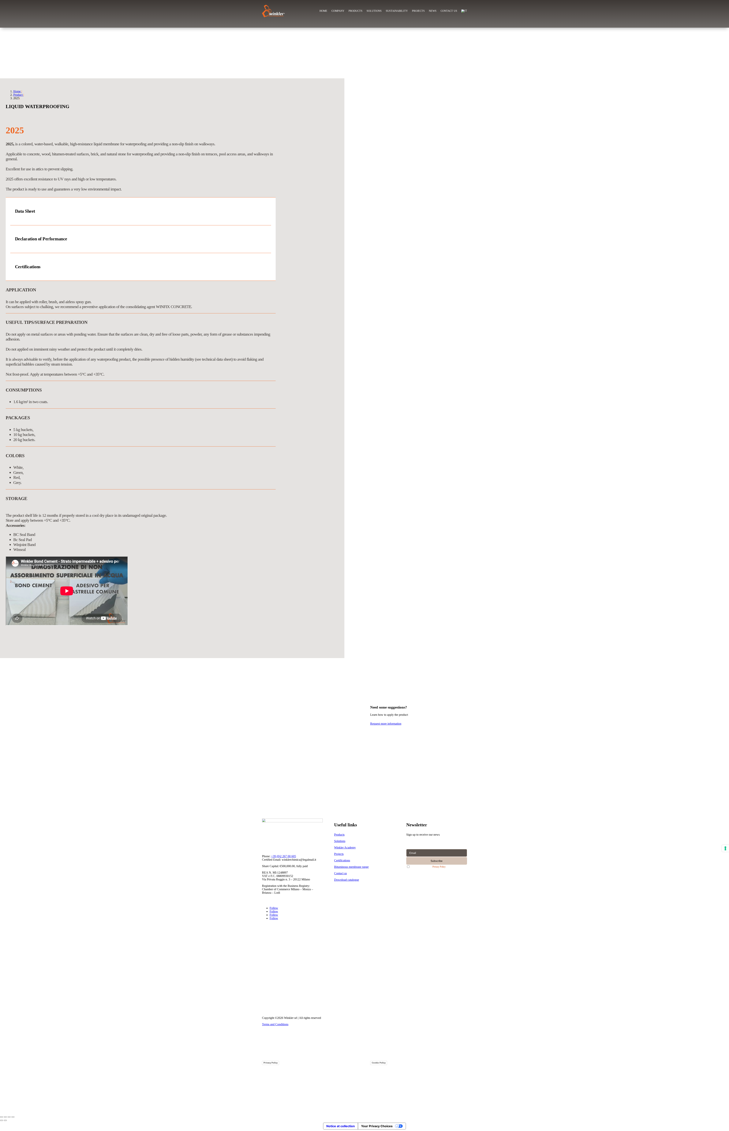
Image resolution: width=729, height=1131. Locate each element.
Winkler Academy (345, 847)
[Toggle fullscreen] (5, 1117)
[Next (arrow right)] (5, 1120)
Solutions (374, 10)
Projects (418, 10)
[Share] (9, 1117)
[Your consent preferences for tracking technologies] (725, 848)
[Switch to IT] (464, 11)
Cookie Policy (379, 1062)
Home (323, 10)
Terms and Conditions (275, 1024)
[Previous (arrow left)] (1, 1120)
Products (355, 10)
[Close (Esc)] (12, 1117)
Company (337, 10)
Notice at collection (340, 1126)
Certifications (342, 860)
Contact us (449, 10)
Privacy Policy (439, 867)
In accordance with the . (429, 866)
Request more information (385, 723)
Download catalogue (346, 879)
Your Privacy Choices (377, 1126)
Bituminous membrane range (351, 866)
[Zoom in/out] (1, 1117)
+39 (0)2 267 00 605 (283, 856)
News (432, 10)
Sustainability (397, 10)
